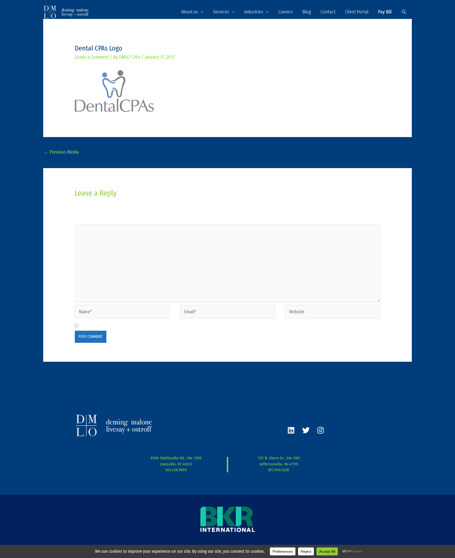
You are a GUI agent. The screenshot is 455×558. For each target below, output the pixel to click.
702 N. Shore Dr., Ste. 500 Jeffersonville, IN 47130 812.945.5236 (279, 464)
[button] (404, 12)
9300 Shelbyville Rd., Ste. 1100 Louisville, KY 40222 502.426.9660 (176, 464)
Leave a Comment (92, 57)
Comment (85, 220)
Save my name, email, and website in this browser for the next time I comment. (156, 326)
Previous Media (61, 152)
